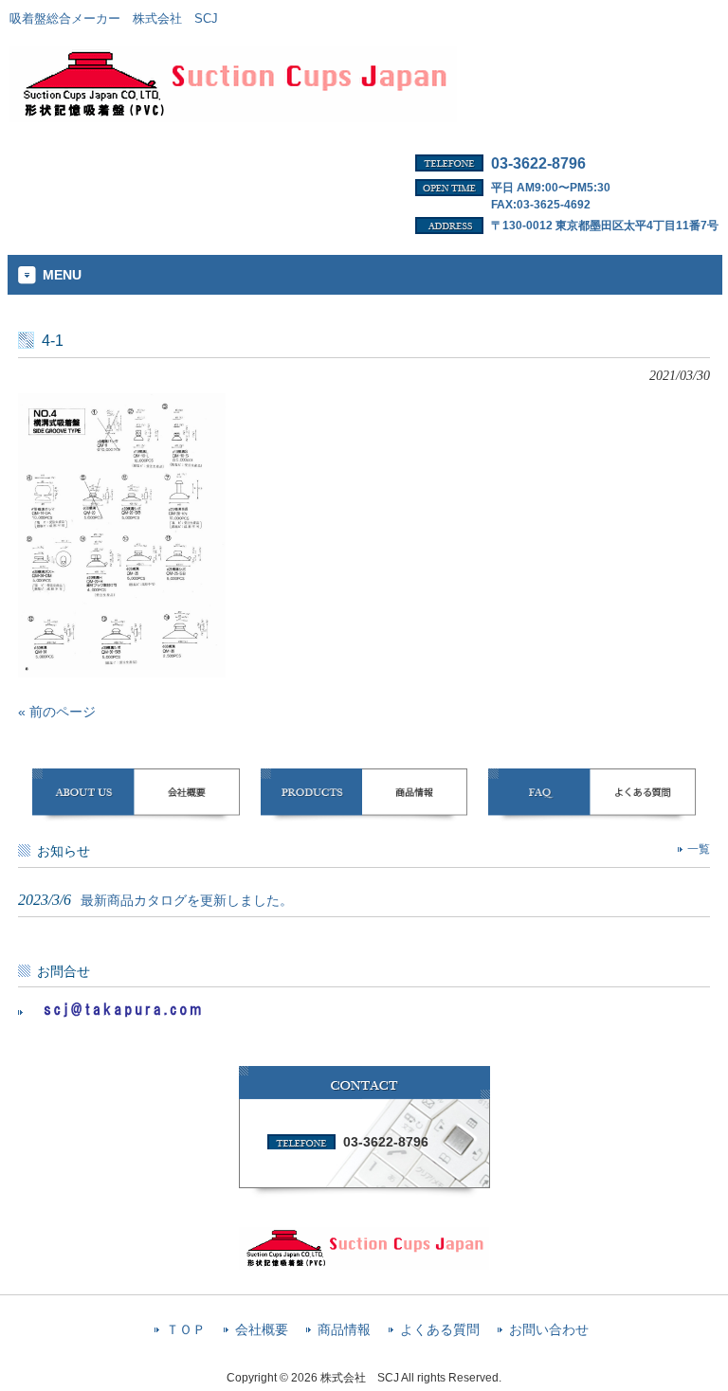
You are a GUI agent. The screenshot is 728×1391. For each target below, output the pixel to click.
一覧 (698, 849)
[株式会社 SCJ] (233, 114)
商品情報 (344, 1330)
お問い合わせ (549, 1330)
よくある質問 (440, 1330)
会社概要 (261, 1330)
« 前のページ (57, 711)
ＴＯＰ (186, 1330)
